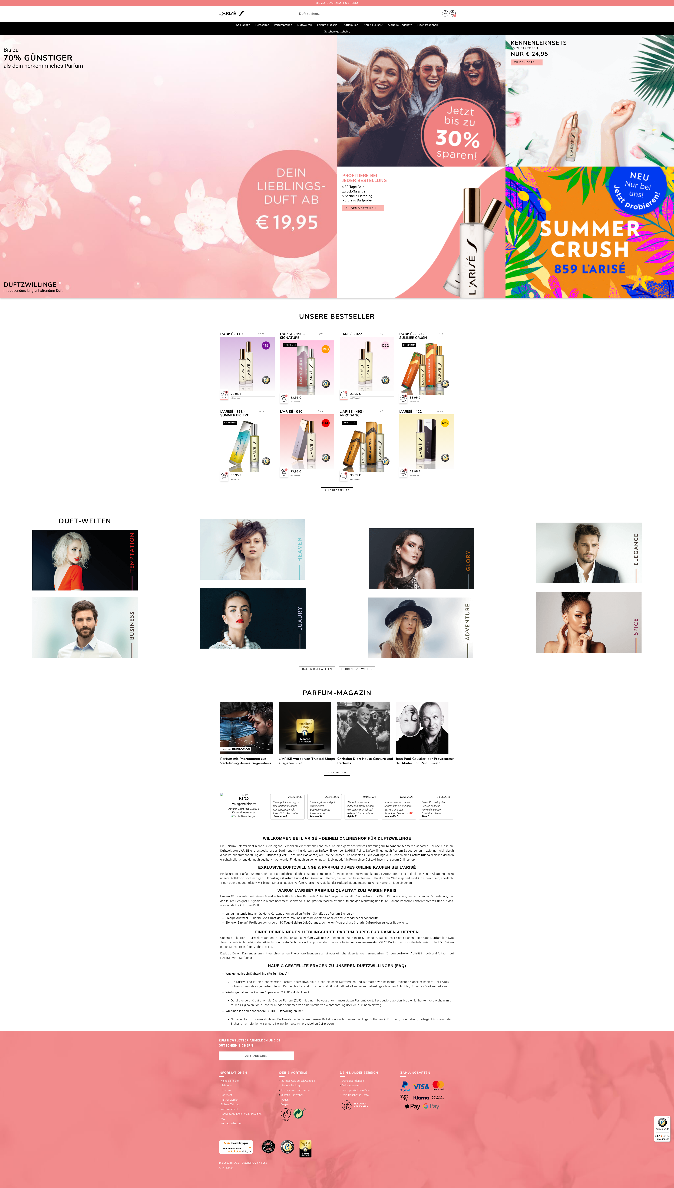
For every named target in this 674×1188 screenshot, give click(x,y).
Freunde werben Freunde (295, 1090)
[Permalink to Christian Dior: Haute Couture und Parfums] (363, 727)
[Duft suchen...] (385, 14)
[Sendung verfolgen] (354, 1103)
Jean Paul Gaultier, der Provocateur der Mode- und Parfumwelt (425, 760)
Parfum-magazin (337, 692)
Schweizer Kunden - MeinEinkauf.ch (241, 1114)
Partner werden (229, 1099)
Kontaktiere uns (230, 1080)
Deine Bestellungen (353, 1080)
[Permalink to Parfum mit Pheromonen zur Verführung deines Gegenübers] (246, 727)
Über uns (226, 1090)
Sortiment (226, 1095)
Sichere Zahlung (230, 1104)
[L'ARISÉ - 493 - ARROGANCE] (367, 446)
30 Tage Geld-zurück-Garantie (298, 1080)
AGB (237, 1162)
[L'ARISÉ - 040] (307, 446)
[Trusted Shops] (287, 1146)
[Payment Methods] (425, 1095)
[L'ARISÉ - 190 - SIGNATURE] (307, 368)
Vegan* (285, 1099)
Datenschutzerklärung (254, 1162)
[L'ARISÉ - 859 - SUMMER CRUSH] (427, 368)
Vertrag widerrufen (231, 1123)
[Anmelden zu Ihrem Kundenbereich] (444, 14)
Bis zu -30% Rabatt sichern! (337, 3)
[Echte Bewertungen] (236, 1146)
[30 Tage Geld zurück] (268, 1146)
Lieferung (226, 1085)
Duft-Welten (85, 521)
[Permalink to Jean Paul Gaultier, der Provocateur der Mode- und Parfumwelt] (422, 727)
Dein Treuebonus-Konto (355, 1095)
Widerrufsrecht (229, 1109)
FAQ (223, 1118)
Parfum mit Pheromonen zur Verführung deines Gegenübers (245, 760)
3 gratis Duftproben (292, 1095)
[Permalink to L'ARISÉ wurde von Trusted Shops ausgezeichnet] (305, 727)
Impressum (225, 1162)
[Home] (232, 13)
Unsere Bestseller (337, 316)
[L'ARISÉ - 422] (427, 446)
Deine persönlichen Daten (356, 1090)
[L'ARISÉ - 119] (247, 368)
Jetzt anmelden (256, 1055)
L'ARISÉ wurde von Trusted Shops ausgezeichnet (307, 760)
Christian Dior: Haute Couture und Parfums (365, 760)
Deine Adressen (351, 1085)
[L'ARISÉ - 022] (367, 368)
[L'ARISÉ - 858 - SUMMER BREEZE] (247, 446)
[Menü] (668, 1118)
